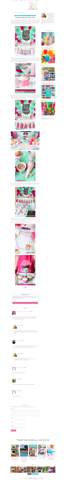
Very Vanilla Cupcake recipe (32, 220)
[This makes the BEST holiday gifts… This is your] (20, 470)
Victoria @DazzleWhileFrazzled (23, 311)
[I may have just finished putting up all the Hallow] (33, 470)
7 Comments (25, 287)
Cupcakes (18, 15)
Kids (43, 66)
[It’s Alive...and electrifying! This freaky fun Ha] (46, 470)
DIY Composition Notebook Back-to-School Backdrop (33, 458)
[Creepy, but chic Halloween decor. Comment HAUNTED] (39, 470)
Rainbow (52, 83)
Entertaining (46, 47)
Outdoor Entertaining (44, 48)
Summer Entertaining (51, 66)
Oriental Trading (29, 15)
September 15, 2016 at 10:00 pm (21, 326)
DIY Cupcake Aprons (17, 220)
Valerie (17, 379)
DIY (20, 15)
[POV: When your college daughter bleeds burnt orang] (14, 470)
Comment (13, 408)
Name (12, 417)
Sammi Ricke (18, 340)
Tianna (17, 390)
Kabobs (53, 47)
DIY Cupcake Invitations (29, 219)
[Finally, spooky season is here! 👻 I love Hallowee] (52, 470)
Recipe (34, 15)
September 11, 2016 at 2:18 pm (19, 312)
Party (32, 15)
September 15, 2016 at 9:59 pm (20, 354)
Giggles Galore (33, 6)
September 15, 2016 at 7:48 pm (19, 380)
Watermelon (46, 119)
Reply (13, 320)
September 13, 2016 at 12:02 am (19, 368)
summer (50, 48)
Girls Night (42, 83)
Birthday (44, 100)
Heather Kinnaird (20, 367)
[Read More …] (43, 23)
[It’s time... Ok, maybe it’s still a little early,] (26, 470)
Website (12, 426)
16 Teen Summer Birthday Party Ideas (47, 99)
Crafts (15, 15)
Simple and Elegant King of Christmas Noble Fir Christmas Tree (15, 459)
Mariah (18, 325)
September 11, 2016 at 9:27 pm (19, 341)
